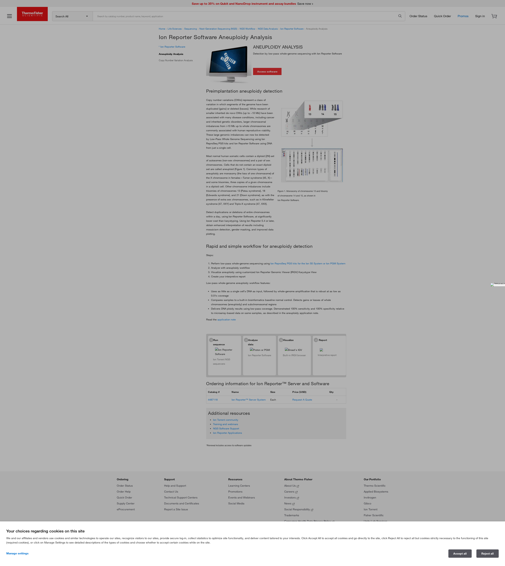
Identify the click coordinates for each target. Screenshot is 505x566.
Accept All (460, 553)
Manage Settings (17, 553)
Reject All (487, 553)
